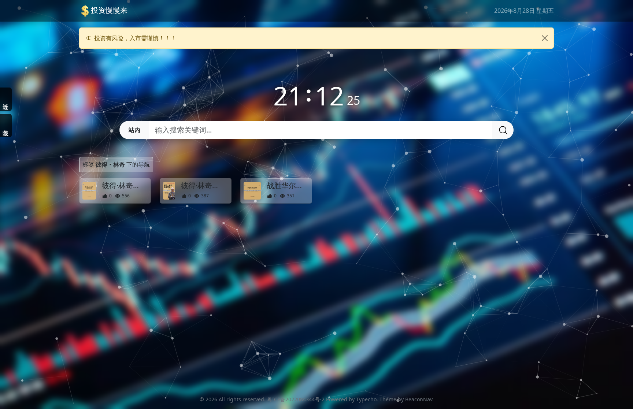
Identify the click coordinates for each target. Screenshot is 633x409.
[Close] (545, 38)
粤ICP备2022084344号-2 (296, 399)
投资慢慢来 (109, 10)
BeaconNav (418, 399)
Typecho (366, 399)
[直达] (145, 190)
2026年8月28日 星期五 (524, 11)
